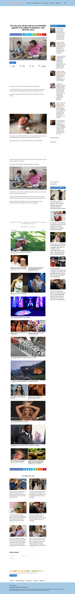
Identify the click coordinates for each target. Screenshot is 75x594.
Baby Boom (58, 3)
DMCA (22, 587)
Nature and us (45, 3)
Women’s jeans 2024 (54, 181)
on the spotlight (43, 222)
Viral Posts (29, 3)
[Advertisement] (37, 16)
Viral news (32, 223)
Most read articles (35, 222)
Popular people (25, 223)
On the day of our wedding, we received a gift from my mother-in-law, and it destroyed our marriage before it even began (57, 226)
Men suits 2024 (53, 183)
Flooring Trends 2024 (54, 137)
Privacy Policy (12, 587)
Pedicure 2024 (53, 141)
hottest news (20, 222)
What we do (52, 3)
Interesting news (27, 222)
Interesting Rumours (37, 3)
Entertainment (13, 222)
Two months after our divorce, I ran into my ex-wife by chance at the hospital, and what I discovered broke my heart (57, 205)
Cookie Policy (17, 587)
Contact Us (26, 587)
